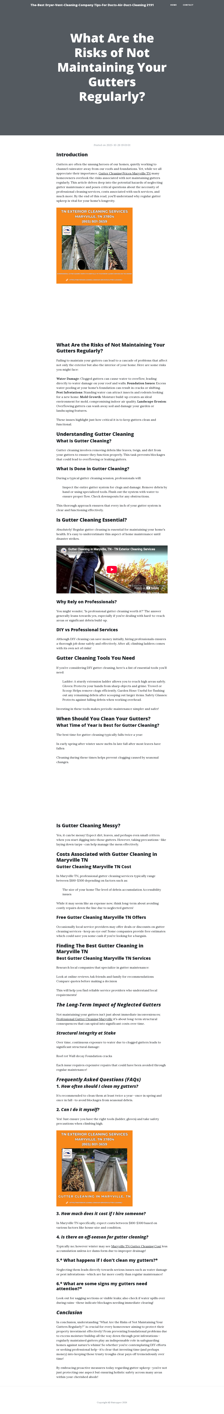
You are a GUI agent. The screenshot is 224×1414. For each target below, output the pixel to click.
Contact (188, 5)
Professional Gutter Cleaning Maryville (84, 1019)
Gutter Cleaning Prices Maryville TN (125, 173)
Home (173, 5)
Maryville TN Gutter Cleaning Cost (136, 1246)
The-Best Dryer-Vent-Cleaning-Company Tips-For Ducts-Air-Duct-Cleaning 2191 (92, 5)
